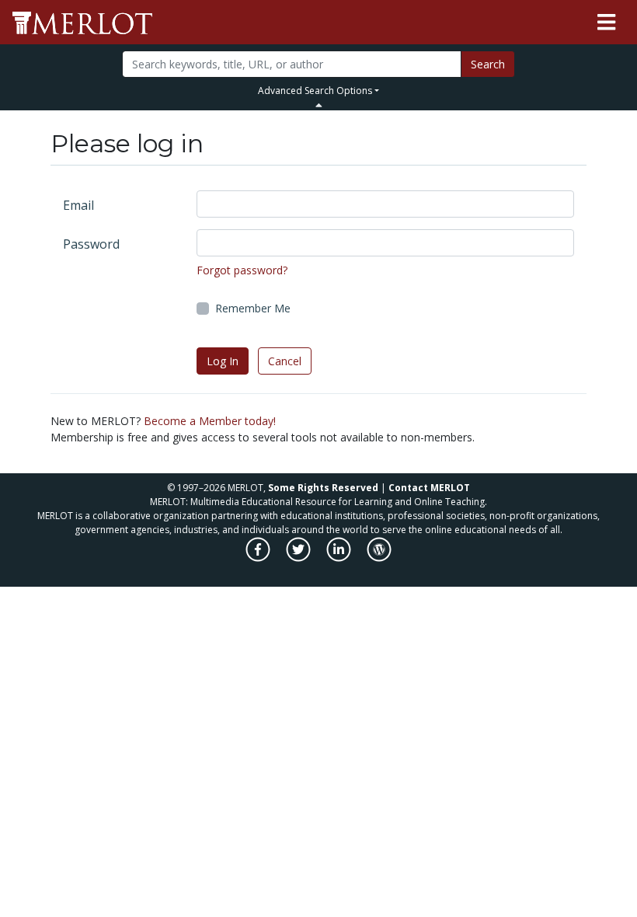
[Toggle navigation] (606, 22)
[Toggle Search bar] (318, 104)
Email (78, 205)
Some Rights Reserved (323, 487)
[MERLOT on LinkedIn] (340, 557)
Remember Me (253, 308)
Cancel (284, 361)
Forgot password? (242, 270)
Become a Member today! (210, 420)
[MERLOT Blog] (379, 557)
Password (91, 244)
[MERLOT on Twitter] (299, 557)
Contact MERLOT (429, 487)
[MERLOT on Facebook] (259, 557)
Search (488, 64)
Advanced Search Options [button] (315, 90)
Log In (222, 361)
